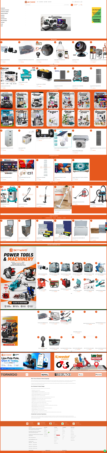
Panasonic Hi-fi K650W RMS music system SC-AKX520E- (43, 138)
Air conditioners (81, 151)
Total (63, 437)
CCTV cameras (56, 60)
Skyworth (63, 431)
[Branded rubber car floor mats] (77, 320)
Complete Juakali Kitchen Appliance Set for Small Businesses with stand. (98, 60)
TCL (62, 434)
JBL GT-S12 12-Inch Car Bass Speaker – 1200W (89, 349)
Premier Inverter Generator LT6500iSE (66, 274)
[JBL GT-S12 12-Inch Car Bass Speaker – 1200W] (89, 341)
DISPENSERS (45, 430)
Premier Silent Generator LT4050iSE (77, 274)
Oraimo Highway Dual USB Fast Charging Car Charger (65, 349)
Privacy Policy (72, 428)
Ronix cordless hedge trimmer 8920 (89, 290)
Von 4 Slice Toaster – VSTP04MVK (41, 84)
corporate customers (73, 436)
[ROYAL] (9, 374)
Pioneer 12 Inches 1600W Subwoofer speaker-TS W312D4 (77, 349)
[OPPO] (81, 374)
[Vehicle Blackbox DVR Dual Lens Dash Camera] (100, 316)
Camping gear (55, 437)
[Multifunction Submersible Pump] (43, 267)
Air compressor (20, 83)
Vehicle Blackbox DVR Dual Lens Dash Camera (101, 323)
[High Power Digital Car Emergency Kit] (54, 316)
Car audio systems (56, 438)
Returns (72, 430)
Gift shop (55, 441)
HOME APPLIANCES (102, 205)
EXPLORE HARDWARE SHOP (53, 245)
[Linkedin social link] (78, 2)
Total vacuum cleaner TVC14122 (5, 204)
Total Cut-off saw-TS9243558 (77, 290)
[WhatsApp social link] (80, 2)
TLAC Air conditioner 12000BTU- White (77, 150)
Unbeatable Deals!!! (54, 65)
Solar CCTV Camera (56, 149)
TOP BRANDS (64, 427)
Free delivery (72, 438)
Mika (63, 428)
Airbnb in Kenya (73, 437)
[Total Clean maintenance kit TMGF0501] (66, 316)
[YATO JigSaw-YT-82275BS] (43, 283)
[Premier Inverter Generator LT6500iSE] (66, 267)
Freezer (1, 239)
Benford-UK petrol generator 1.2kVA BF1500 (54, 291)
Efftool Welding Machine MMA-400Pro (66, 289)
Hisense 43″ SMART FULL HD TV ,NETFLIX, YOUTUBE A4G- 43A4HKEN (80, 178)
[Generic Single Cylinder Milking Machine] (100, 267)
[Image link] (6, 100)
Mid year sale (57, 436)
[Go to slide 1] (53, 242)
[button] (105, 451)
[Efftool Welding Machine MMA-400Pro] (66, 283)
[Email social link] (75, 2)
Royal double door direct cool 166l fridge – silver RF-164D (98, 148)
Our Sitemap (72, 434)
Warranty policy (56, 443)
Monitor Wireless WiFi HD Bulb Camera (59, 59)
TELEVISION (38, 178)
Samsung (63, 430)
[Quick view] (48, 263)
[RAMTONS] (45, 374)
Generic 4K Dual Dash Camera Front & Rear (89, 323)
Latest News (72, 433)
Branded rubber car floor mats (77, 331)
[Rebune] (27, 374)
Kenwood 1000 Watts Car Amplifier (54, 348)
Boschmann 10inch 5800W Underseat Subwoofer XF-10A (26, 59)
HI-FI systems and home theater (40, 139)
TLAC (63, 438)
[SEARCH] (72, 5)
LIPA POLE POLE (56, 428)
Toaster (37, 85)
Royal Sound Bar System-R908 (58, 85)
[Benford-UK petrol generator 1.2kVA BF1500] (54, 284)
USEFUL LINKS (72, 427)
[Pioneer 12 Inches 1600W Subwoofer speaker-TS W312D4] (77, 341)
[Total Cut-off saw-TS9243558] (77, 284)
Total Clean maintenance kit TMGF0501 (66, 322)
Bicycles (55, 431)
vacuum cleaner (2, 205)
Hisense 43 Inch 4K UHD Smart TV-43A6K (60, 177)
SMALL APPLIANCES (93, 205)
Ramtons (63, 433)
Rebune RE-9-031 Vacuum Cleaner (23, 204)
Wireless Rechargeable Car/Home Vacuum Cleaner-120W (62, 210)
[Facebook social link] (72, 2)
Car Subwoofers (20, 60)
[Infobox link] (76, 5)
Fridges (91, 149)
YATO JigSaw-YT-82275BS (42, 289)
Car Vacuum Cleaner (57, 211)
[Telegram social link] (81, 2)
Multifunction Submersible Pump (5, 59)
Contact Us (72, 431)
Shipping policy (73, 440)
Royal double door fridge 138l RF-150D (95, 85)
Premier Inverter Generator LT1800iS (89, 274)
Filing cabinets (2, 149)
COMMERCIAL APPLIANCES (93, 60)
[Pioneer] (63, 374)
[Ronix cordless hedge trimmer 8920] (89, 284)
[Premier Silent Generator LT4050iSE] (77, 267)
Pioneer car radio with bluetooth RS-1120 (100, 348)
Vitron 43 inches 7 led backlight (41, 177)
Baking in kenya (46, 436)
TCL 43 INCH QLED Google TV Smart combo (24, 177)
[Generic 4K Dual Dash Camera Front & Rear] (89, 316)
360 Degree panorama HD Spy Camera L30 (42, 59)
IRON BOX (45, 431)
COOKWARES (45, 434)
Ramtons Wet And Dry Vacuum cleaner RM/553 (97, 204)
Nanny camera (38, 60)
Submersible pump (3, 60)
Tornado (63, 436)
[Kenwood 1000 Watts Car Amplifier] (54, 341)
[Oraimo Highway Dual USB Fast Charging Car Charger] (66, 341)
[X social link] (74, 2)
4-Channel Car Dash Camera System (5, 85)
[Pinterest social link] (77, 2)
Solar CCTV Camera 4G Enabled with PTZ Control (61, 148)
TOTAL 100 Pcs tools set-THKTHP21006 (77, 85)
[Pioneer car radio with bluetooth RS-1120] (100, 341)
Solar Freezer (38, 239)
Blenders (55, 433)
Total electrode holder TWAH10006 (100, 290)
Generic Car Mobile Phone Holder (42, 348)
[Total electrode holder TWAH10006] (100, 284)
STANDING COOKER (46, 433)
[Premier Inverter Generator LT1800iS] (89, 267)
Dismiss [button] (105, 452)
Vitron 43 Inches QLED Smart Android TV (6, 177)
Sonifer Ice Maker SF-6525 (22, 148)
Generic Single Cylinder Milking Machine (100, 274)
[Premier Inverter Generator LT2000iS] (54, 267)
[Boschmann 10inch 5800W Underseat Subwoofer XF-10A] (43, 316)
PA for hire (55, 440)
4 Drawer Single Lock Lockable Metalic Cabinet (7, 148)
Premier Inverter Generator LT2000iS (54, 274)
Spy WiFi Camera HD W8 (75, 59)
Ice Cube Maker (20, 149)
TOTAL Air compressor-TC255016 (23, 82)
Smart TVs (2, 178)
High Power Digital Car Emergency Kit (54, 322)
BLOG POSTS (55, 434)
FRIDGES (45, 428)
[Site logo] (30, 1)
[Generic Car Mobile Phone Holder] (43, 341)
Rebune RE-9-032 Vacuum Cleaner (41, 204)
